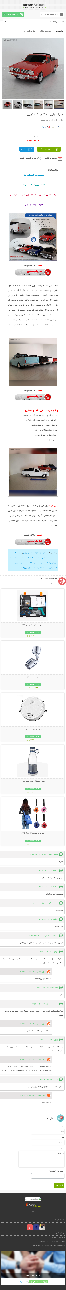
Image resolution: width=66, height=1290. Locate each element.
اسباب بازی (27, 553)
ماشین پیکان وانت (16, 558)
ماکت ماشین (42, 567)
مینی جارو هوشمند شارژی (33, 729)
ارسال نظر (59, 1185)
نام (63, 1126)
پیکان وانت (51, 563)
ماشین (42, 563)
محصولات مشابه (45, 31)
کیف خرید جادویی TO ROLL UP (32, 833)
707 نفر (24, 149)
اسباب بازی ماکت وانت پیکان (38, 558)
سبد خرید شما (13, 14)
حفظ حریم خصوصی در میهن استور (52, 1242)
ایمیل (62, 1137)
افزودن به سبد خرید (46, 149)
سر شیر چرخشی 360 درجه (32, 677)
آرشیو (53, 583)
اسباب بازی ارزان (40, 553)
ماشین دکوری (32, 563)
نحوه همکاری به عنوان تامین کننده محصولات (48, 1246)
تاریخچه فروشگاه (58, 1238)
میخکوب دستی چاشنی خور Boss (33, 625)
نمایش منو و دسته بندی (50, 14)
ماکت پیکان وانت (28, 567)
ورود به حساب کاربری (39, 1282)
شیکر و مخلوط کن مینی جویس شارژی (32, 781)
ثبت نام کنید (22, 1282)
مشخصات (59, 31)
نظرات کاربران (29, 31)
